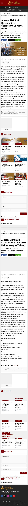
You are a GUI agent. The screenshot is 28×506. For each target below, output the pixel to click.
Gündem (17, 177)
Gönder (19, 40)
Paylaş (5, 40)
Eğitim (11, 434)
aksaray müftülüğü (6, 368)
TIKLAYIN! (15, 365)
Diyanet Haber (5, 434)
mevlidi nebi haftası (14, 113)
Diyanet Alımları (19, 398)
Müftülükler (9, 13)
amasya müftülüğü (21, 112)
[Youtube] (14, 496)
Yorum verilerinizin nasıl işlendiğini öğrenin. (10, 218)
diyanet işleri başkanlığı (5, 113)
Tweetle (12, 40)
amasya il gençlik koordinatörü (9, 111)
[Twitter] (5, 496)
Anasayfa (3, 13)
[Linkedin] (11, 496)
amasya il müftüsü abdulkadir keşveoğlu (9, 112)
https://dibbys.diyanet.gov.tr (12, 313)
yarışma (14, 369)
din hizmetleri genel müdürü (6, 369)
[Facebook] (2, 496)
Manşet (22, 177)
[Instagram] (8, 496)
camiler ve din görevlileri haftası (16, 368)
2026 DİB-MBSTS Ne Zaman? (12, 7)
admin (5, 59)
